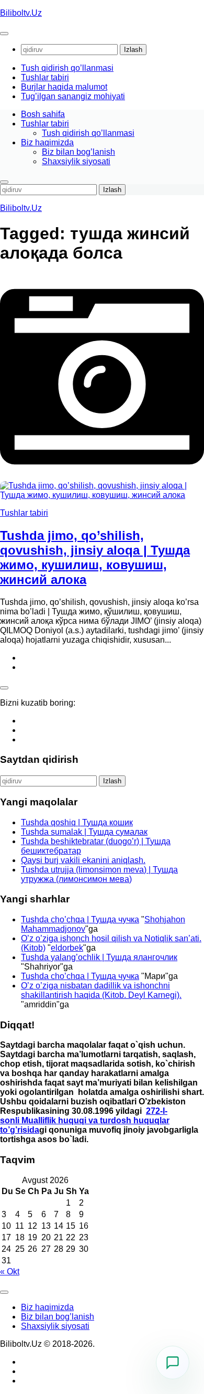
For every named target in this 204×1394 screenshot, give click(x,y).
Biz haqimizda (47, 142)
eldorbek (67, 947)
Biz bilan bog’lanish (78, 151)
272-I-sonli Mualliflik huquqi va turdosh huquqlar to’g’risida (84, 1120)
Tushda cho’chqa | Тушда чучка (80, 919)
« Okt (9, 1271)
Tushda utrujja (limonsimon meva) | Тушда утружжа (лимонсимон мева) (99, 874)
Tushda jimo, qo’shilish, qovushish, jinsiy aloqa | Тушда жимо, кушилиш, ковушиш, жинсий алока (95, 557)
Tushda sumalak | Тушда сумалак (84, 831)
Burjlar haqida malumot (64, 86)
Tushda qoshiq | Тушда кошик (77, 822)
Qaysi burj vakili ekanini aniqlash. (83, 860)
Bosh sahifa (43, 114)
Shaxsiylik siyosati (76, 161)
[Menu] (4, 33)
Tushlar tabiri (45, 77)
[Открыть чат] (172, 1362)
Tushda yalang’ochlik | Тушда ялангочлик (99, 957)
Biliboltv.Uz (21, 12)
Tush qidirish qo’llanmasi (67, 67)
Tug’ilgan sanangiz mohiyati (73, 96)
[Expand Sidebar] (4, 687)
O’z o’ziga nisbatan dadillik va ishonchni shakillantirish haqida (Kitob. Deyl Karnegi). (101, 990)
